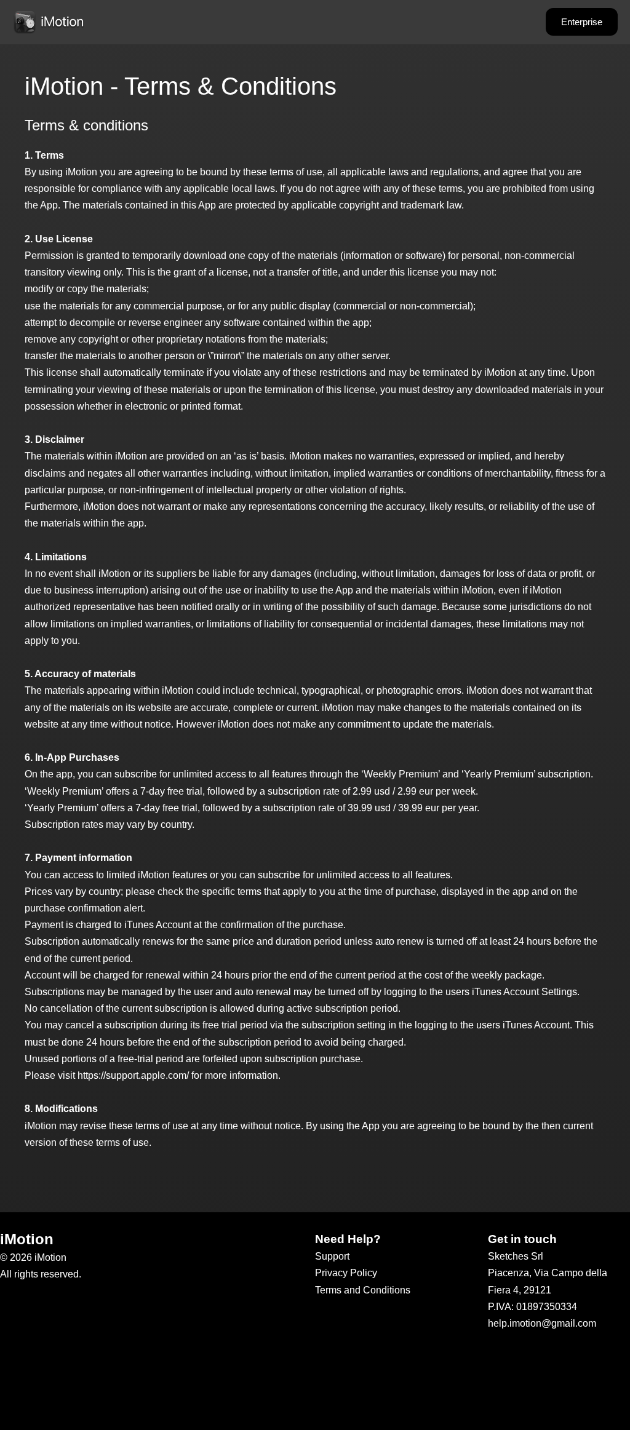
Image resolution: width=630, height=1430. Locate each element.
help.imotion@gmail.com (542, 1323)
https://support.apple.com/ (133, 1075)
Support (332, 1256)
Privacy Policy (346, 1273)
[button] (582, 22)
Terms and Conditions (362, 1290)
